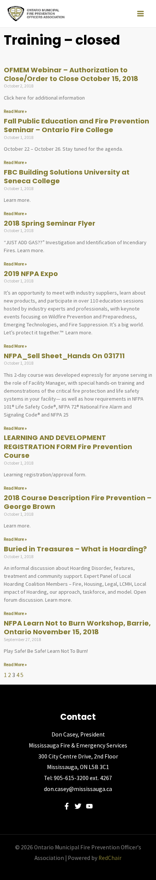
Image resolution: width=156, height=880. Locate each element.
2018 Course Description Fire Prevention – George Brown (77, 502)
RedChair (110, 857)
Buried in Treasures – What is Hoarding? (75, 549)
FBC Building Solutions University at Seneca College (66, 176)
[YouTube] (89, 806)
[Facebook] (66, 806)
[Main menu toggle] (140, 14)
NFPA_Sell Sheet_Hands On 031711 (64, 355)
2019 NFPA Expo (31, 273)
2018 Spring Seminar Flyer (49, 223)
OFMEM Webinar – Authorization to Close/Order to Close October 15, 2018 (71, 74)
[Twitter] (78, 806)
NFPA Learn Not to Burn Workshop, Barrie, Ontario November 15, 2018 (77, 627)
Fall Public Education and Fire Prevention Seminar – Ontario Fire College (76, 125)
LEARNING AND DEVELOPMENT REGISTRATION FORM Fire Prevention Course (68, 446)
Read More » (15, 111)
